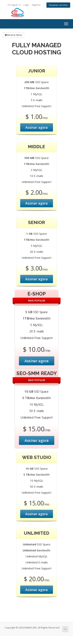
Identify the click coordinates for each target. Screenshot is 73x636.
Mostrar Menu (14, 35)
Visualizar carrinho (58, 5)
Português (13, 4)
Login (26, 4)
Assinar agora (36, 127)
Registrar (36, 4)
